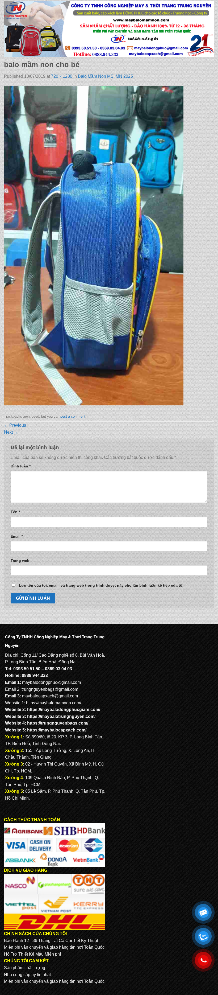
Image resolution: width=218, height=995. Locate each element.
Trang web (20, 560)
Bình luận (21, 466)
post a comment (72, 416)
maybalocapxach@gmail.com (50, 696)
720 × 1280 (61, 76)
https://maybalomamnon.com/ (53, 703)
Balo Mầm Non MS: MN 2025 (105, 76)
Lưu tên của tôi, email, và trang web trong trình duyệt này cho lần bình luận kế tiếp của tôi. (102, 585)
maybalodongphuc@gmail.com (51, 682)
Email (17, 536)
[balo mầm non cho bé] (93, 245)
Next (11, 432)
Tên (15, 512)
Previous (15, 425)
